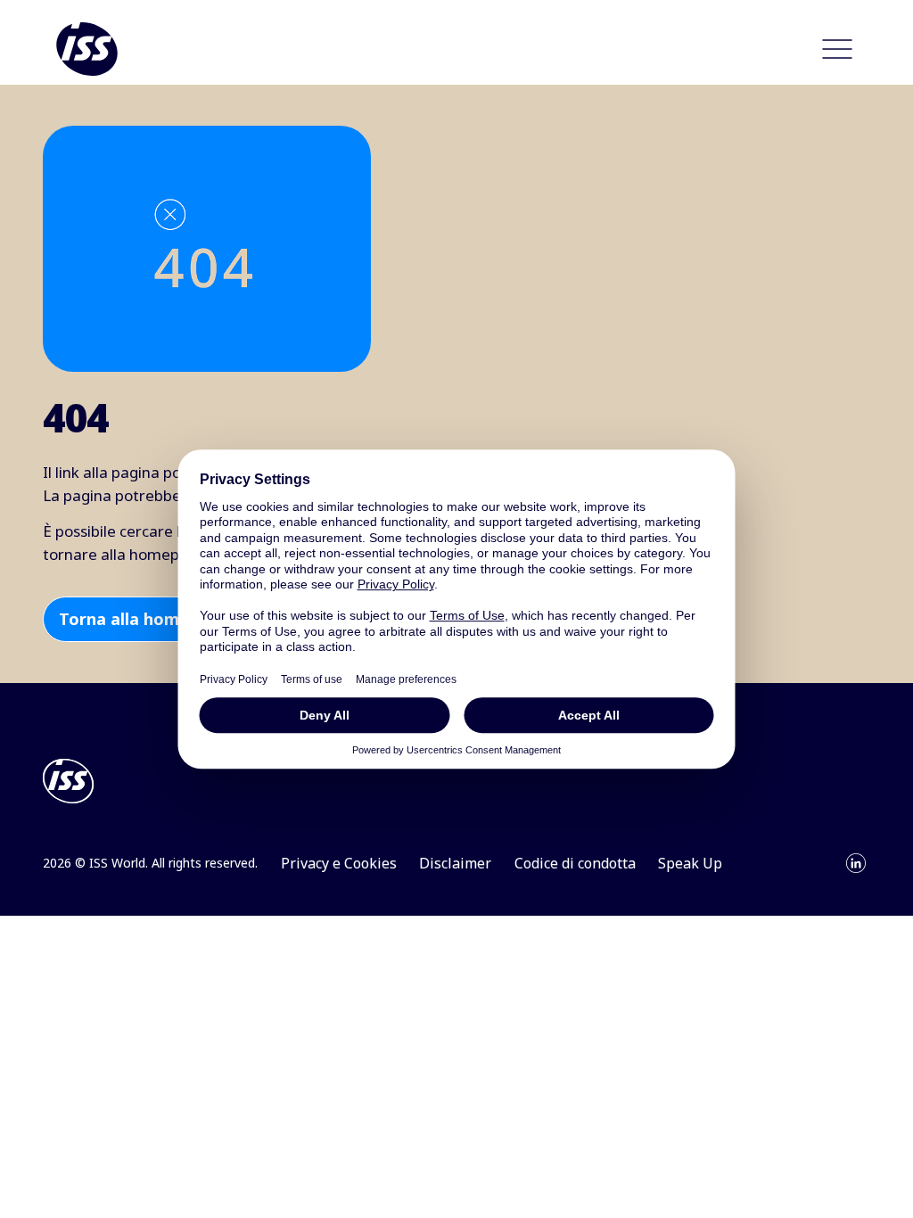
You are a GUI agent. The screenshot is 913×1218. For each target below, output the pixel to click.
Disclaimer (455, 863)
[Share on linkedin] (856, 863)
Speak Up (690, 863)
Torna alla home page (146, 619)
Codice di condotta (575, 863)
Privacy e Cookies (339, 863)
